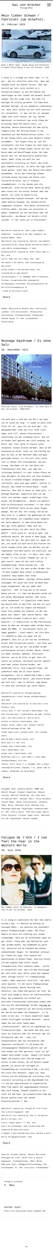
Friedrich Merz (9, 799)
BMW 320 (39, 789)
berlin (5, 1155)
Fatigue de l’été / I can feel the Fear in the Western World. (24, 841)
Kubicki (43, 802)
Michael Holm (22, 805)
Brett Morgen (8, 792)
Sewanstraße (41, 809)
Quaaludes (27, 809)
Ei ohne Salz (38, 795)
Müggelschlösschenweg (29, 1164)
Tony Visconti (9, 815)
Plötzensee (7, 315)
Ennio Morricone (37, 1155)
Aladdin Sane (8, 789)
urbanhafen (32, 319)
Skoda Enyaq (8, 319)
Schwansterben (23, 315)
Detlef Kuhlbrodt (20, 795)
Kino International (26, 802)
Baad (4, 309)
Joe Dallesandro (19, 312)
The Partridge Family (37, 812)
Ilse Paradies (43, 799)
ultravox (30, 1168)
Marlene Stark (9, 1164)
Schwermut (37, 315)
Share (6, 297)
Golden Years (27, 799)
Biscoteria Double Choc (21, 309)
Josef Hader (8, 802)
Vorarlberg (7, 322)
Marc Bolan (7, 805)
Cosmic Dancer (18, 1155)
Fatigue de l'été (10, 1158)
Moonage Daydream (10, 809)
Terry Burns (17, 812)
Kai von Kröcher (26, 5)
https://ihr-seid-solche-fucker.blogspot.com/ (25, 1211)
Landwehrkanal (20, 1161)
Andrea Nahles (25, 789)
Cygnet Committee (26, 792)
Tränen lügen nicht (28, 815)
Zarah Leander (30, 819)
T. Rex (20, 319)
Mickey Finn (37, 805)
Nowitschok (36, 312)
